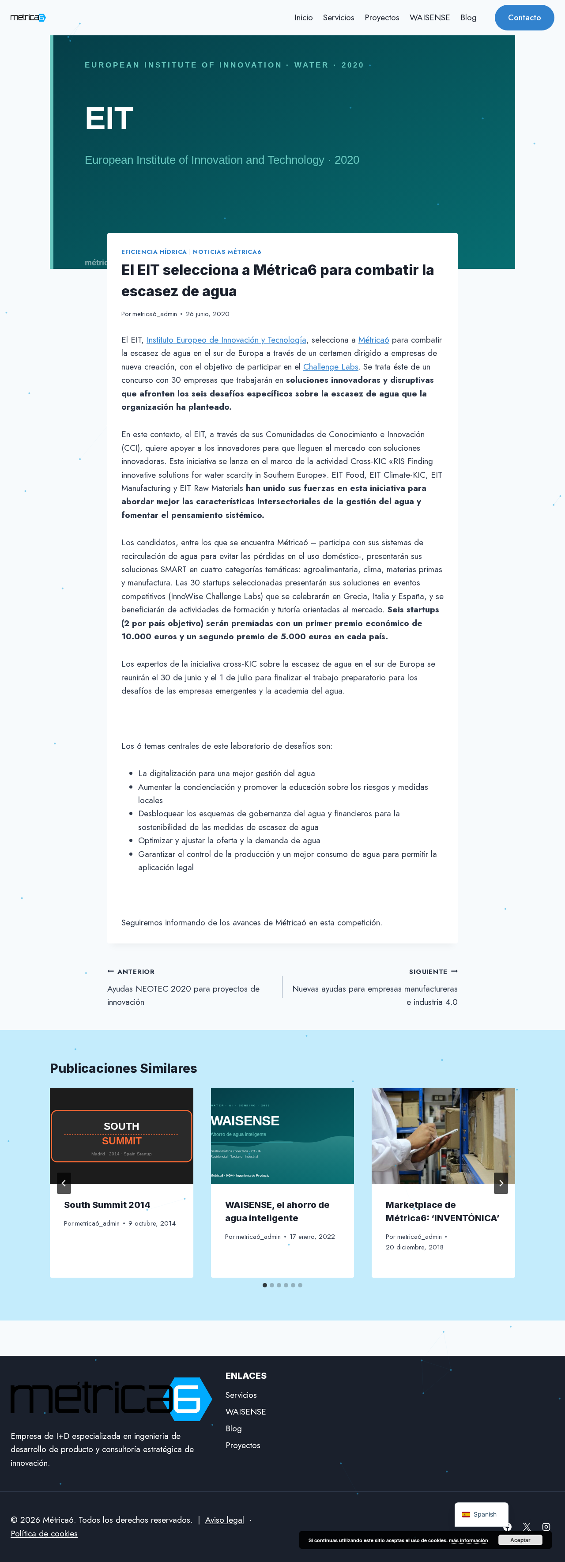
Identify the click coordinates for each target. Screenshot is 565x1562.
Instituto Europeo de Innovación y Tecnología (226, 340)
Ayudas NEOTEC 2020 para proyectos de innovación (183, 987)
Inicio (303, 17)
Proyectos (382, 17)
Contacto (524, 17)
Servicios (338, 17)
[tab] (265, 1285)
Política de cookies (44, 1533)
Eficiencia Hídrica (154, 252)
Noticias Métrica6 (227, 252)
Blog (468, 17)
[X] (526, 1527)
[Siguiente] (501, 1183)
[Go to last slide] (64, 1183)
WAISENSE (430, 17)
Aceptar (520, 1540)
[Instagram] (546, 1527)
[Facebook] (507, 1527)
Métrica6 (373, 340)
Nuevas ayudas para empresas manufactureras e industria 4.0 (375, 987)
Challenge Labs (330, 367)
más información (468, 1540)
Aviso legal (224, 1520)
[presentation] (121, 1136)
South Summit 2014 (107, 1205)
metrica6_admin (154, 314)
